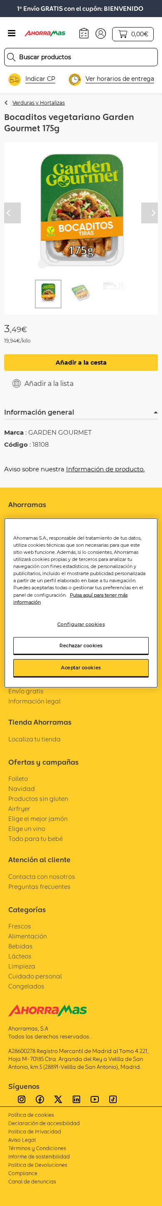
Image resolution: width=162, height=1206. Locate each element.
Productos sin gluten (38, 799)
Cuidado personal (35, 976)
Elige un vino (26, 829)
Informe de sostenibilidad (39, 1156)
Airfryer (19, 809)
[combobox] (81, 57)
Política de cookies (31, 1115)
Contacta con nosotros (41, 877)
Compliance (22, 1173)
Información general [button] (39, 412)
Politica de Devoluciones (37, 1165)
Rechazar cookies (81, 645)
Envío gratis (26, 691)
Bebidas (20, 946)
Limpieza (21, 966)
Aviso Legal (22, 1140)
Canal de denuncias (32, 1181)
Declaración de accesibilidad (44, 1123)
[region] (81, 603)
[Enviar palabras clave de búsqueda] (11, 57)
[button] (101, 33)
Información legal (34, 701)
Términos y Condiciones (37, 1148)
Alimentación (27, 936)
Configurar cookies (81, 624)
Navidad (21, 789)
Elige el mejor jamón (38, 819)
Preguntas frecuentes (39, 887)
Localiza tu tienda (34, 739)
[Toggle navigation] (11, 33)
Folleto (18, 779)
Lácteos (20, 956)
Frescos (19, 926)
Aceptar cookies (81, 668)
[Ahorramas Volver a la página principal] (50, 33)
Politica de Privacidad (34, 1131)
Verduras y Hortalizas (38, 103)
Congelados (26, 986)
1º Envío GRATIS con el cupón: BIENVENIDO (80, 9)
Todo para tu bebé (35, 839)
